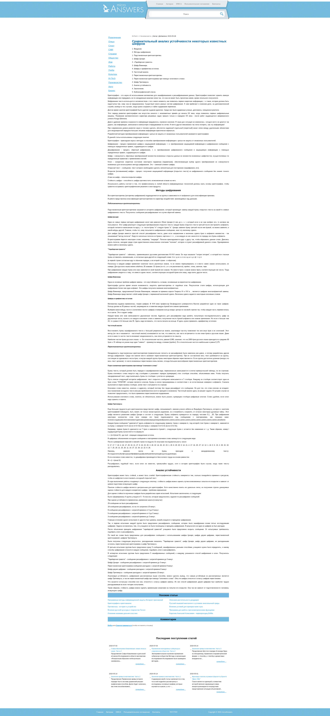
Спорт (111, 46)
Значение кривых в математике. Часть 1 (166, 677)
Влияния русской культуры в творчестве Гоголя (126, 610)
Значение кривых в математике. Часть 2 (125, 677)
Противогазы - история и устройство (122, 607)
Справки (112, 54)
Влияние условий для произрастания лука (186, 607)
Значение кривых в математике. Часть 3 (206, 649)
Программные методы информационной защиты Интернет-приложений (135, 600)
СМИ (110, 50)
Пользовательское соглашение (196, 4)
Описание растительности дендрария (184, 600)
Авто (110, 87)
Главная (159, 4)
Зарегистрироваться (124, 625)
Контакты (216, 4)
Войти (110, 625)
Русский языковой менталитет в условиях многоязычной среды (194, 603)
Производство (115, 82)
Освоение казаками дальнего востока (122, 613)
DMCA (179, 4)
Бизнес (111, 91)
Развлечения (114, 37)
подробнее (140, 664)
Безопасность (146, 36)
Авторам (169, 4)
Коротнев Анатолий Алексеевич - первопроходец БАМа (191, 613)
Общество (113, 58)
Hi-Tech (112, 78)
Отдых (111, 42)
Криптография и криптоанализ (119, 603)
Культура (112, 74)
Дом (110, 62)
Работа (111, 66)
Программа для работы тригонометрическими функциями (191, 610)
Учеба (111, 70)
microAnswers (227, 712)
